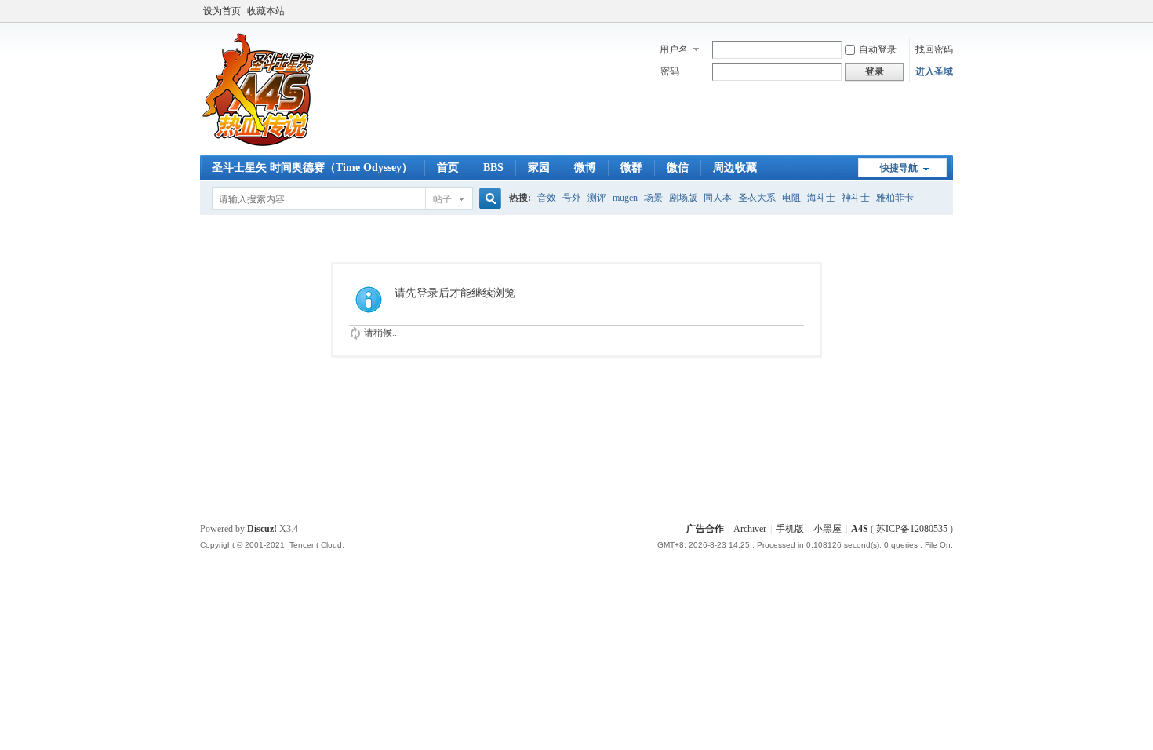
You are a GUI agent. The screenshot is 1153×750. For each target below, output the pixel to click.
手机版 (790, 528)
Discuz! (262, 528)
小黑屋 (827, 528)
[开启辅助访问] (949, 11)
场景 (653, 197)
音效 (546, 197)
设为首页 (222, 10)
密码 (669, 71)
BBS (493, 167)
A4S (859, 528)
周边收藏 (735, 167)
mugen (625, 197)
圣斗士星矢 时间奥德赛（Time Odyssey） (312, 167)
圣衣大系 (757, 197)
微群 (631, 167)
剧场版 (683, 197)
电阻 (791, 197)
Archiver (749, 528)
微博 (585, 167)
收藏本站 (266, 10)
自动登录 (878, 49)
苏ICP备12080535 (911, 528)
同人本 (718, 197)
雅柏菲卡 (895, 197)
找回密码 (934, 49)
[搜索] (488, 199)
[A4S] (259, 145)
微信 (678, 167)
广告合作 (705, 528)
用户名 (674, 49)
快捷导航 (899, 167)
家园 (539, 167)
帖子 (442, 199)
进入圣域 (934, 71)
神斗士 (856, 197)
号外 (571, 197)
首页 (448, 167)
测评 (596, 197)
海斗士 (821, 197)
